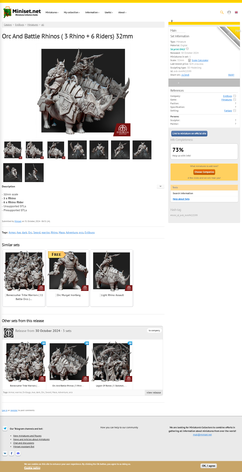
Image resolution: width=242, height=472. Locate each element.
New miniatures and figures (27, 435)
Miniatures (51, 12)
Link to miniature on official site (189, 133)
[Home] (22, 12)
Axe (19, 232)
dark (24, 232)
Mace (62, 232)
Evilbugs (90, 232)
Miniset (18, 221)
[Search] (222, 12)
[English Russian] (160, 186)
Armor (12, 232)
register (14, 410)
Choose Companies (204, 172)
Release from (37, 331)
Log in (4, 410)
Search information (183, 193)
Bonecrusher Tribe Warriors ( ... (25, 385)
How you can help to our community (119, 427)
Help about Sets (181, 199)
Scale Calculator (200, 60)
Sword (36, 232)
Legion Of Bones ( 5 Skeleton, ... (111, 385)
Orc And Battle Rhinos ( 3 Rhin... (68, 385)
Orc (30, 232)
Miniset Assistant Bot (23, 446)
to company (154, 330)
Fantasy (228, 110)
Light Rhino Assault (112, 295)
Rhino (54, 232)
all (42, 24)
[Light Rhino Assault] (111, 291)
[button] (229, 12)
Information (91, 12)
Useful (108, 12)
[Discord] (18, 455)
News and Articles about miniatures (31, 439)
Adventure (72, 232)
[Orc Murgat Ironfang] (68, 291)
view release (154, 392)
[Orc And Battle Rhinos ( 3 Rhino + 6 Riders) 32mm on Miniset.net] (12, 158)
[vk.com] (5, 455)
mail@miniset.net (202, 434)
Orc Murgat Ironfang (69, 295)
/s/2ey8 (185, 74)
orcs (81, 232)
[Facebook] (12, 455)
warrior (46, 232)
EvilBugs (19, 24)
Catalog (8, 24)
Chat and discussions (23, 442)
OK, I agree (208, 465)
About (121, 12)
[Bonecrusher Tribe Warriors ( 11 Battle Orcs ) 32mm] (24, 291)
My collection (71, 12)
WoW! (231, 74)
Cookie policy (32, 468)
